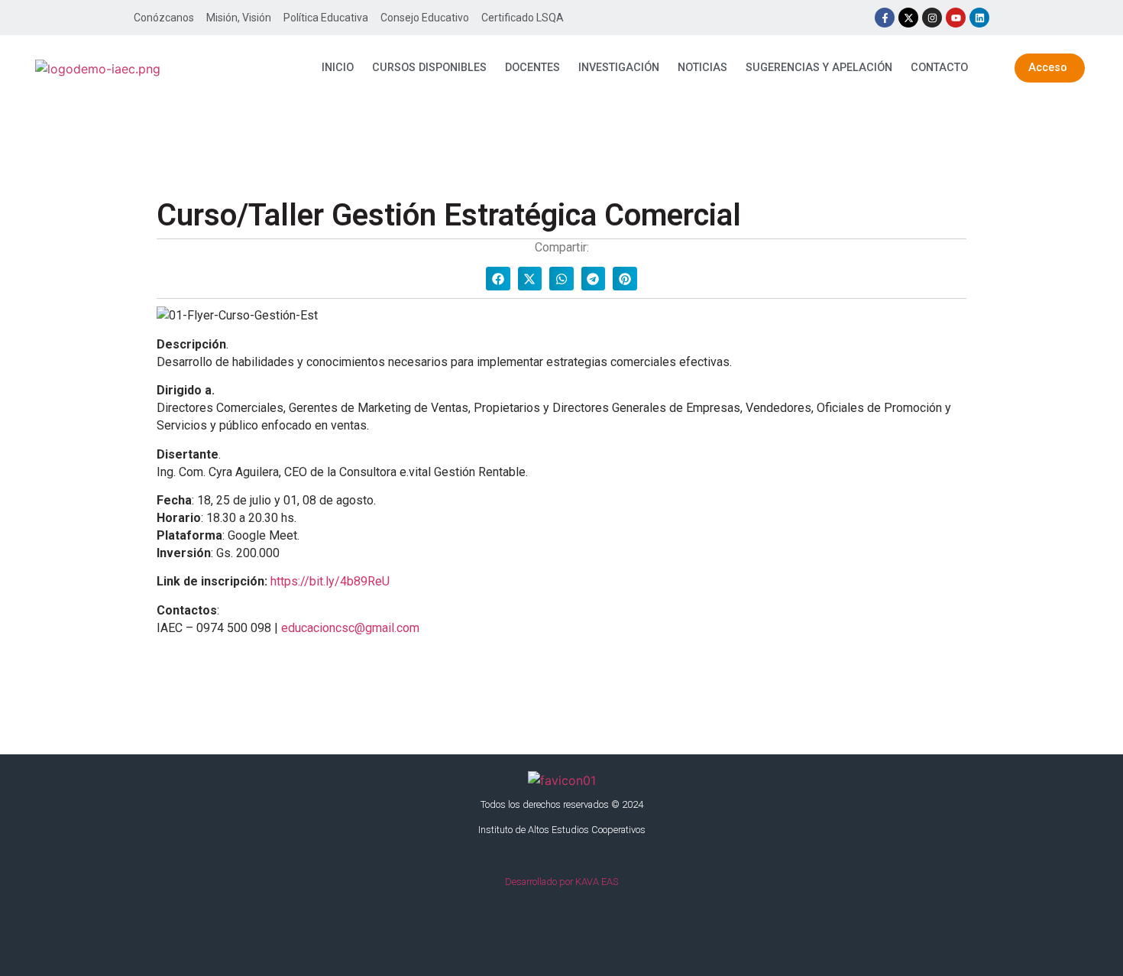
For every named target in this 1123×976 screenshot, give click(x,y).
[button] (498, 279)
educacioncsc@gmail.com (350, 628)
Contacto (939, 67)
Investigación (618, 67)
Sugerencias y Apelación (819, 67)
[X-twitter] (908, 18)
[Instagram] (932, 18)
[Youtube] (956, 18)
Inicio (338, 67)
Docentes (532, 67)
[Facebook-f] (885, 18)
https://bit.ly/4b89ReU (330, 581)
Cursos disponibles (429, 67)
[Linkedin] (979, 18)
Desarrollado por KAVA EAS (561, 881)
